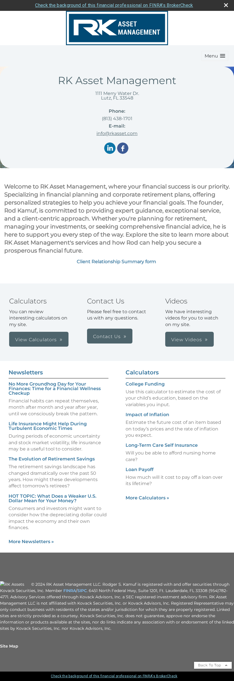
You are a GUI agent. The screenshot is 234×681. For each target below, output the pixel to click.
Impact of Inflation (147, 414)
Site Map (9, 646)
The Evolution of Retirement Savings (52, 459)
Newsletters (26, 372)
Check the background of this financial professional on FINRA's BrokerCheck (114, 5)
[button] (214, 56)
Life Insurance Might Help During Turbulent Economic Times (48, 426)
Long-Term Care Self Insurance (162, 445)
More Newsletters (31, 541)
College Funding (145, 384)
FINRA (69, 590)
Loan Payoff (140, 469)
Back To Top (210, 665)
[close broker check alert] (226, 5)
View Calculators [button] (36, 339)
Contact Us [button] (107, 336)
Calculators (142, 372)
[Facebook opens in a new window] (122, 148)
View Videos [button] (186, 339)
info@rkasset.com (117, 133)
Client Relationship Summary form (117, 261)
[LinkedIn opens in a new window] (110, 148)
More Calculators (147, 498)
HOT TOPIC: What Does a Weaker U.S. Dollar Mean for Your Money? (52, 498)
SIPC (82, 590)
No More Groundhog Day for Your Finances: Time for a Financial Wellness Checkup (55, 388)
